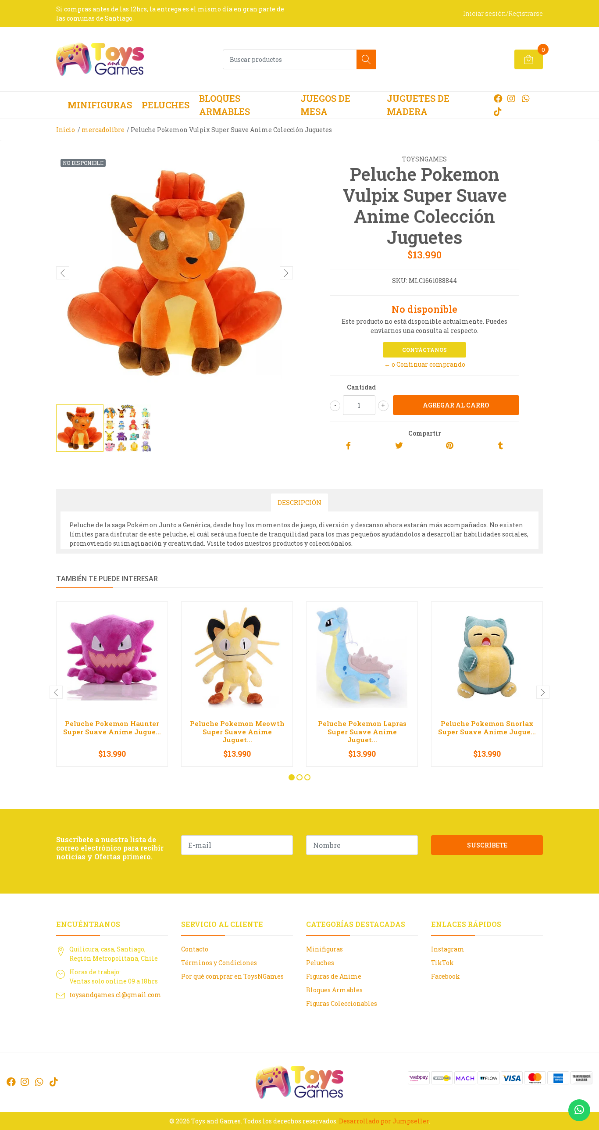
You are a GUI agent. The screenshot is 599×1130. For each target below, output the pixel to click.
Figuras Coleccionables (341, 1003)
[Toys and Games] (100, 59)
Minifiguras (100, 105)
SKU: (399, 280)
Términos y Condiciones (219, 962)
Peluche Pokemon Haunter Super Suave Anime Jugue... (112, 727)
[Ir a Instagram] (511, 98)
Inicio (65, 129)
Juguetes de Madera (418, 105)
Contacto (194, 949)
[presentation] (62, 272)
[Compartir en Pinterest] (449, 446)
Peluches (165, 105)
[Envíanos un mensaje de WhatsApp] (579, 1110)
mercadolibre (103, 129)
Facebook (445, 976)
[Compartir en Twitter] (399, 446)
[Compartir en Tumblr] (500, 446)
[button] (292, 777)
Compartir (424, 433)
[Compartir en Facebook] (348, 446)
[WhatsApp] (525, 98)
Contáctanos (424, 349)
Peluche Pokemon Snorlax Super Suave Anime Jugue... (487, 727)
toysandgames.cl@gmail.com (115, 995)
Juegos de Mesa (325, 105)
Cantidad (361, 387)
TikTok (442, 962)
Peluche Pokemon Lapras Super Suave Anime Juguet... (362, 731)
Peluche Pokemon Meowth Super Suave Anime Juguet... (237, 731)
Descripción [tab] (299, 502)
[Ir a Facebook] (498, 98)
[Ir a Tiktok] (498, 111)
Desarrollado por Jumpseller (384, 1121)
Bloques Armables (224, 105)
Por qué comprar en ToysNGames (232, 976)
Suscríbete (487, 845)
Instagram (447, 949)
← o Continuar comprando (424, 364)
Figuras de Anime (333, 976)
